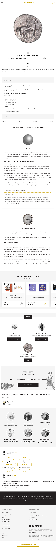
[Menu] (12, 401)
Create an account (33, 519)
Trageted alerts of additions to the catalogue (38, 515)
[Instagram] (38, 525)
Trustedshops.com (19, 395)
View (28, 360)
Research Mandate (33, 512)
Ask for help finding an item (28, 544)
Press (3, 533)
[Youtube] (41, 525)
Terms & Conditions (6, 512)
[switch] (9, 405)
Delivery (20, 121)
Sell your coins (32, 517)
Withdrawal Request (6, 521)
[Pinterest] (35, 525)
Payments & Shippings (6, 514)
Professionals (5, 535)
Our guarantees (5, 531)
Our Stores (4, 530)
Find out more (28, 385)
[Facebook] (30, 525)
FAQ (3, 517)
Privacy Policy (5, 515)
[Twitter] (33, 525)
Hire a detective (41, 339)
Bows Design (37, 539)
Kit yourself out (14, 339)
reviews (7, 397)
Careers (3, 537)
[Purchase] (45, 304)
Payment (35, 121)
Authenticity (5, 121)
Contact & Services (6, 519)
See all (28, 316)
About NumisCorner (6, 528)
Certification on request (34, 514)
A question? (50, 121)
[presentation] (4, 47)
